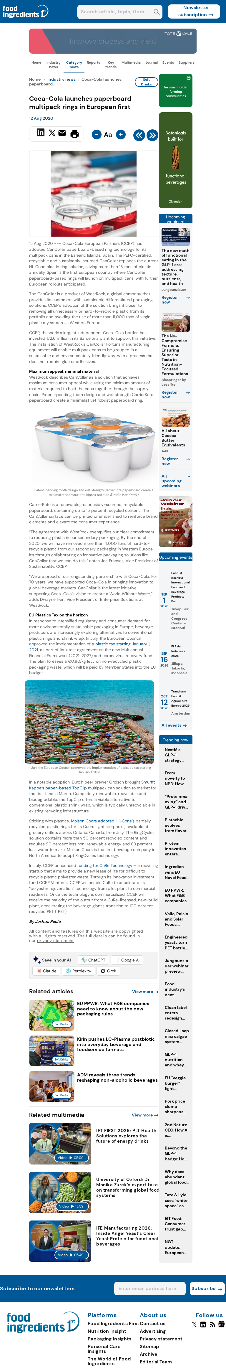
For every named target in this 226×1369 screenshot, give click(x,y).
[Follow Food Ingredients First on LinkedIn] (203, 1326)
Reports (93, 62)
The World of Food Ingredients (109, 1361)
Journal (151, 62)
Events (168, 62)
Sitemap (149, 1346)
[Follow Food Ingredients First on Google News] (222, 1326)
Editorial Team (156, 1362)
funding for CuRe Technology (104, 865)
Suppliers (187, 62)
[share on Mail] (63, 133)
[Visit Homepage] (26, 21)
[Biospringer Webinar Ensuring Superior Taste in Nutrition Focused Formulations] (175, 545)
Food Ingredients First (113, 1323)
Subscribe (204, 1288)
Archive (148, 1354)
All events (171, 725)
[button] (93, 960)
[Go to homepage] (43, 1331)
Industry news (53, 64)
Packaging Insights (109, 1339)
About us (153, 1315)
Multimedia (131, 62)
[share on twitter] (52, 133)
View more (142, 991)
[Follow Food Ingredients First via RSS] (212, 1326)
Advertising (153, 1331)
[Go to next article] (152, 136)
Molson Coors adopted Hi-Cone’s (102, 821)
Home (36, 62)
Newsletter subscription (193, 11)
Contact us (152, 1323)
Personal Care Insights (104, 1349)
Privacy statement (161, 1339)
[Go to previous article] (139, 136)
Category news (74, 64)
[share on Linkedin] (41, 133)
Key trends (111, 64)
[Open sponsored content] (113, 52)
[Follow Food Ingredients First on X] (194, 1326)
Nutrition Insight (107, 1331)
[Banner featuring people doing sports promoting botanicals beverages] (175, 207)
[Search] (156, 12)
